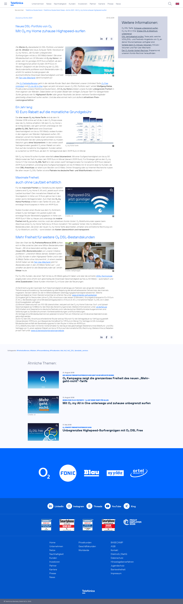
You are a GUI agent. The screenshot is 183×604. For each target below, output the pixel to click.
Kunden (72, 3)
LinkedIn (59, 506)
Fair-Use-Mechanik (27, 77)
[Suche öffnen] (170, 3)
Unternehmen (38, 3)
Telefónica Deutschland (34, 10)
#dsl (62, 350)
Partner (93, 3)
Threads (98, 506)
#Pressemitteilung (43, 350)
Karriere (101, 3)
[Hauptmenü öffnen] (5, 3)
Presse (110, 3)
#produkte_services (81, 350)
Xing (133, 506)
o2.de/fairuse (101, 307)
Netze (48, 3)
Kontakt (114, 550)
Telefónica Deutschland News (54, 10)
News (118, 3)
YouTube (116, 506)
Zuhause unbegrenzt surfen (146, 28)
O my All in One (35, 86)
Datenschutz (117, 557)
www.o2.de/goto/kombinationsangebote (47, 330)
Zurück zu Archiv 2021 (24, 18)
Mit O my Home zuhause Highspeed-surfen (91, 10)
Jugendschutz (117, 565)
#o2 (65, 350)
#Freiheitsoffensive (23, 350)
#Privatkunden (55, 350)
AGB (113, 546)
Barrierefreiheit (118, 569)
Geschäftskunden (87, 546)
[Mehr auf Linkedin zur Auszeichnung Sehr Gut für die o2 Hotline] (88, 525)
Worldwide (84, 550)
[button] (101, 39)
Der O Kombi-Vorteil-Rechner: (135, 50)
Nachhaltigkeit (60, 3)
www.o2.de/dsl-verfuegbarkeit (84, 295)
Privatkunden (85, 542)
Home (52, 542)
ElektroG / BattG (119, 554)
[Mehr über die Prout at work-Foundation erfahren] (132, 525)
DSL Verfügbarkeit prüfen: (133, 36)
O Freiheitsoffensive (28, 83)
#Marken (33, 350)
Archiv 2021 (70, 10)
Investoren (82, 3)
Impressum (116, 573)
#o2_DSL (70, 350)
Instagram (78, 506)
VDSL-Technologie (104, 276)
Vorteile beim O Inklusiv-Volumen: (137, 45)
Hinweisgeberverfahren (122, 561)
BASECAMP (117, 542)
